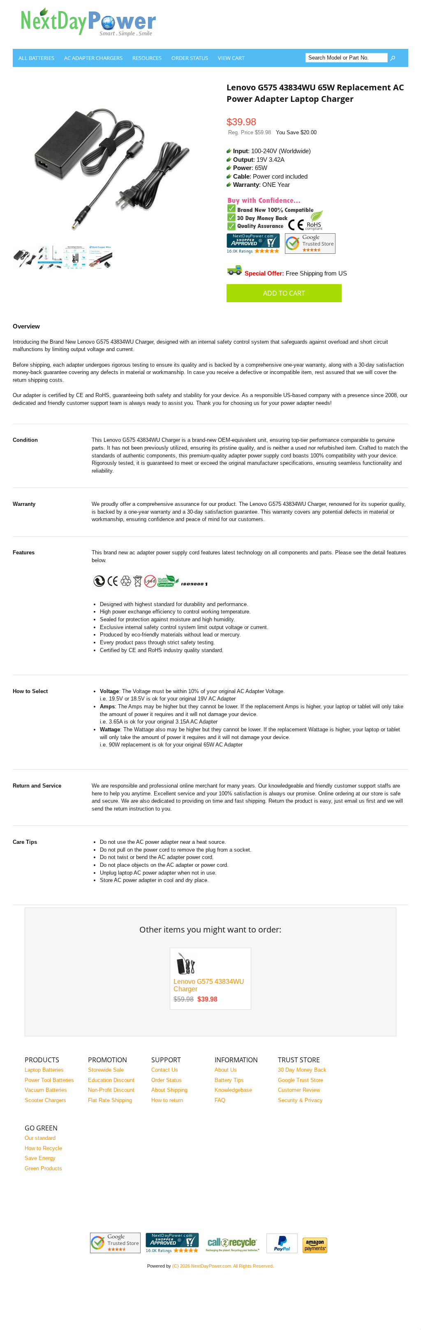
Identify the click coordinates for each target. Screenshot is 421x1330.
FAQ (220, 1100)
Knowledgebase (233, 1090)
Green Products (43, 1168)
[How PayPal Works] (282, 1251)
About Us (226, 1070)
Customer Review (299, 1090)
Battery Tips (229, 1080)
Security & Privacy (300, 1100)
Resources (147, 58)
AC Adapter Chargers (93, 58)
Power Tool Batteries (49, 1080)
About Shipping (169, 1090)
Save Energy (40, 1158)
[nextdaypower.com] (95, 42)
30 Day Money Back (302, 1070)
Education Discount (111, 1080)
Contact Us (164, 1070)
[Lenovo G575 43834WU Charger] (185, 974)
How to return (167, 1100)
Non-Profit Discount (111, 1090)
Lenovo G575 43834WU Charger (208, 985)
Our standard (40, 1138)
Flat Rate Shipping (110, 1100)
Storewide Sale (106, 1070)
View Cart (231, 58)
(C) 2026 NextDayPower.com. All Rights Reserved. (223, 1265)
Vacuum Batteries (46, 1090)
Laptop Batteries (44, 1070)
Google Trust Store (300, 1080)
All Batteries (36, 58)
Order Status (189, 58)
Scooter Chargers (45, 1100)
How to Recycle (43, 1148)
